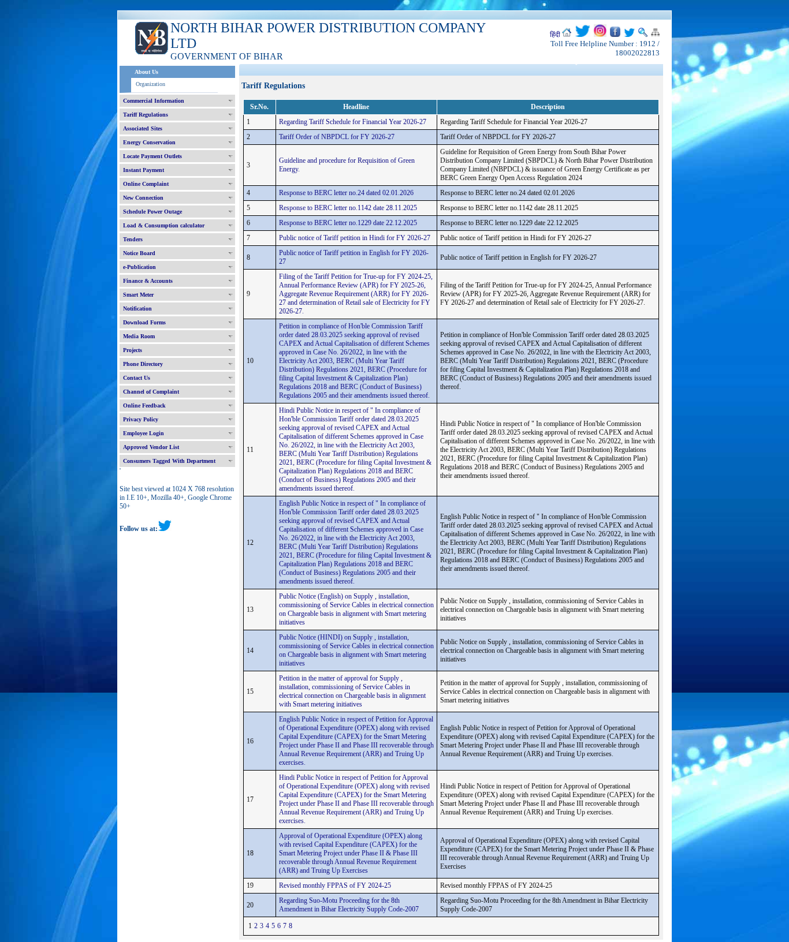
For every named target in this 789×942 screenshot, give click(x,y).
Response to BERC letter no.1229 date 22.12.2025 (348, 223)
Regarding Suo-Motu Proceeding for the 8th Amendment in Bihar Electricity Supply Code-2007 (349, 904)
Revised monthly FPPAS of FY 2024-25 (335, 885)
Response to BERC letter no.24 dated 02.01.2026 (346, 193)
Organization (150, 84)
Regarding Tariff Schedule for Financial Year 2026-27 (352, 122)
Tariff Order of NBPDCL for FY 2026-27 (336, 137)
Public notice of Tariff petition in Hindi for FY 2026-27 (354, 238)
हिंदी (555, 35)
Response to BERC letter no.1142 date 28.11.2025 (348, 208)
